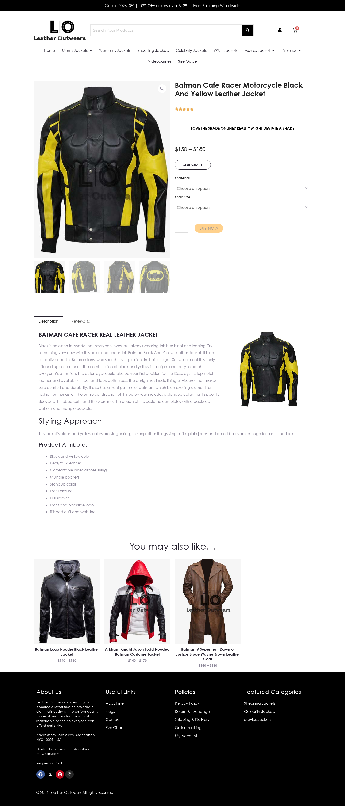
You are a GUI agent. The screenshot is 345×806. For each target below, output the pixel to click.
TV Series (288, 50)
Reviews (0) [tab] (81, 321)
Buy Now (208, 228)
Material (182, 177)
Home (49, 50)
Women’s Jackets (114, 50)
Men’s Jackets (75, 50)
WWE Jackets (225, 50)
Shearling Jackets (153, 50)
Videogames (159, 61)
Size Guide (187, 61)
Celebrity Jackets (191, 50)
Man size (182, 196)
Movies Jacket (257, 50)
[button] (77, 50)
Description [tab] (48, 321)
